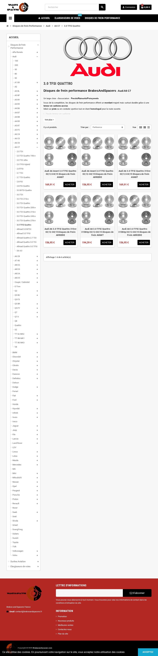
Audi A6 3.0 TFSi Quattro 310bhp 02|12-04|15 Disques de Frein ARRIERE (134, 232)
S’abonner (138, 592)
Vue (134, 127)
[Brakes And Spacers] (18, 7)
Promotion (62, 616)
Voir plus (49, 120)
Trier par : (85, 127)
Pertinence (97, 127)
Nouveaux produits (66, 621)
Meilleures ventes (65, 625)
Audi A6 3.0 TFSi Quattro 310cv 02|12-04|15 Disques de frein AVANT (134, 174)
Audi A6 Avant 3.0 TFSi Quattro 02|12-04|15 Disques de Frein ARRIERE (97, 174)
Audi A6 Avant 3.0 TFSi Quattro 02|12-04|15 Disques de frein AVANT (60, 174)
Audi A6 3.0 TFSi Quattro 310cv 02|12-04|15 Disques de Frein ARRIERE (60, 232)
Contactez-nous (65, 629)
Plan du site (63, 634)
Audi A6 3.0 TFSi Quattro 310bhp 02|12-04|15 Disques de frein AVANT (97, 232)
